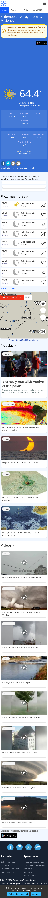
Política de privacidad (18, 894)
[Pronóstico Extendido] (3, 3)
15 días (26, 10)
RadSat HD (28, 868)
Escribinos (5, 865)
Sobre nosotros (8, 861)
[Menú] (44, 3)
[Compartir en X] (8, 163)
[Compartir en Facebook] (3, 163)
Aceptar (35, 894)
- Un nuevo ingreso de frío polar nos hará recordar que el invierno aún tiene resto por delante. (26, 31)
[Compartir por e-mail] (18, 163)
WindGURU (38, 10)
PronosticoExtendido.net (35, 865)
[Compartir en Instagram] (13, 163)
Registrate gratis (8, 872)
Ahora (4, 10)
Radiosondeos (30, 875)
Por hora (15, 10)
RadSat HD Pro (30, 872)
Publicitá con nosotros (11, 868)
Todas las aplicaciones (34, 861)
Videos (6, 545)
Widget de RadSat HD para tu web (24, 340)
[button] (43, 310)
